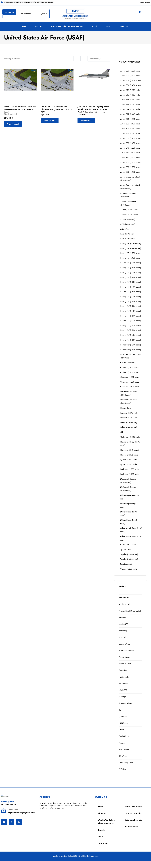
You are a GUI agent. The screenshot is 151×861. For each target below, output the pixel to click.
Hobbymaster (124, 677)
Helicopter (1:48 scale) (129, 450)
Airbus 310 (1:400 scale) (130, 95)
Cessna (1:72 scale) (128, 362)
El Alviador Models (126, 650)
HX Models (123, 683)
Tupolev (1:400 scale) (129, 559)
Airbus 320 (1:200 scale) (130, 119)
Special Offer (125, 549)
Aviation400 (123, 624)
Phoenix (122, 743)
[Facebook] (4, 822)
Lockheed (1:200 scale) (130, 469)
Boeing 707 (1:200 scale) (130, 243)
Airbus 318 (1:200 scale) (130, 99)
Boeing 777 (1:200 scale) (130, 320)
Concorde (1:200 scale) (130, 382)
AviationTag (124, 229)
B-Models (122, 637)
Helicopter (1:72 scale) (129, 454)
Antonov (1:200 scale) (129, 209)
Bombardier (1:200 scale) (130, 344)
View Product (13, 124)
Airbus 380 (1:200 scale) (130, 167)
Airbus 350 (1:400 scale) (130, 162)
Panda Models (124, 736)
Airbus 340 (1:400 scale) (130, 152)
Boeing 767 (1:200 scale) (130, 306)
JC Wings (122, 696)
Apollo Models (124, 604)
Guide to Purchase (133, 806)
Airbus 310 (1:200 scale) (130, 90)
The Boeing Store (126, 762)
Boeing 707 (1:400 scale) (130, 248)
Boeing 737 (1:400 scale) (130, 277)
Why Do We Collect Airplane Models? (67, 26)
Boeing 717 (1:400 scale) (130, 258)
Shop (108, 26)
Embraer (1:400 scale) (129, 417)
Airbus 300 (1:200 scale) (130, 80)
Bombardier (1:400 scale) (130, 349)
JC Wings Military (125, 703)
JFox (120, 710)
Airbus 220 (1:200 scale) (130, 70)
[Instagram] (11, 822)
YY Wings (122, 769)
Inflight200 (123, 690)
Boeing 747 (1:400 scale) (130, 287)
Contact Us (123, 26)
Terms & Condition (133, 813)
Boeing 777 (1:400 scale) (130, 325)
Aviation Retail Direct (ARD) (130, 611)
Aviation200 (123, 617)
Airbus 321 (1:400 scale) (130, 133)
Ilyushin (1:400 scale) (128, 464)
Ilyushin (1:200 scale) (128, 459)
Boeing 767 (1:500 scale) (130, 315)
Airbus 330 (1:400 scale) (130, 143)
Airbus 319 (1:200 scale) (130, 109)
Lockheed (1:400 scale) (130, 474)
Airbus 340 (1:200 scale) (130, 148)
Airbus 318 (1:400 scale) (130, 104)
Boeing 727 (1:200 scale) (130, 262)
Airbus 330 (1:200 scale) (130, 138)
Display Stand (125, 408)
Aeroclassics (124, 597)
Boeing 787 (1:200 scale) (130, 330)
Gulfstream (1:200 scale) (130, 437)
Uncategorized (126, 564)
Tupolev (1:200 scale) (129, 554)
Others (121, 729)
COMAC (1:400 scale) (129, 372)
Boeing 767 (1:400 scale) (130, 311)
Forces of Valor (125, 663)
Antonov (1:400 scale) (129, 214)
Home (23, 26)
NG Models (123, 723)
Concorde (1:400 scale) (130, 386)
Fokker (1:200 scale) (128, 422)
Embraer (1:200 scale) (129, 413)
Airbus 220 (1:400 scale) (130, 75)
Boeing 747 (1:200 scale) (130, 282)
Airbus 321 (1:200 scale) (130, 128)
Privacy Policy (131, 827)
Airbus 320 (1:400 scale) (130, 123)
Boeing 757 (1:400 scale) (130, 301)
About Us (38, 26)
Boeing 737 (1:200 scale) (130, 272)
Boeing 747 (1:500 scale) (130, 291)
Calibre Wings (124, 644)
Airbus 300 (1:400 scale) (130, 85)
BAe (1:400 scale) (127, 238)
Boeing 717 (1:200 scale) (130, 253)
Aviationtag (123, 630)
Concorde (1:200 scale (129, 377)
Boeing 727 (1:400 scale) (130, 267)
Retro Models (124, 749)
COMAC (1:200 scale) (129, 367)
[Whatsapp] (19, 822)
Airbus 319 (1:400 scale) (130, 114)
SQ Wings (123, 756)
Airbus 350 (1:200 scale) (130, 157)
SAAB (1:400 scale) (128, 544)
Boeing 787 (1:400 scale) (130, 335)
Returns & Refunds (133, 820)
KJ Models (123, 716)
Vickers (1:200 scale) (129, 569)
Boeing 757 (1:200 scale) (130, 296)
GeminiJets (123, 670)
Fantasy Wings (124, 657)
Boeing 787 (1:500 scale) (130, 340)
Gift (121, 432)
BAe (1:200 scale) (127, 233)
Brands (94, 26)
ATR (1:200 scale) (127, 219)
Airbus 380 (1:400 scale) (130, 172)
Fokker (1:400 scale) (128, 427)
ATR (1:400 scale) (127, 224)
